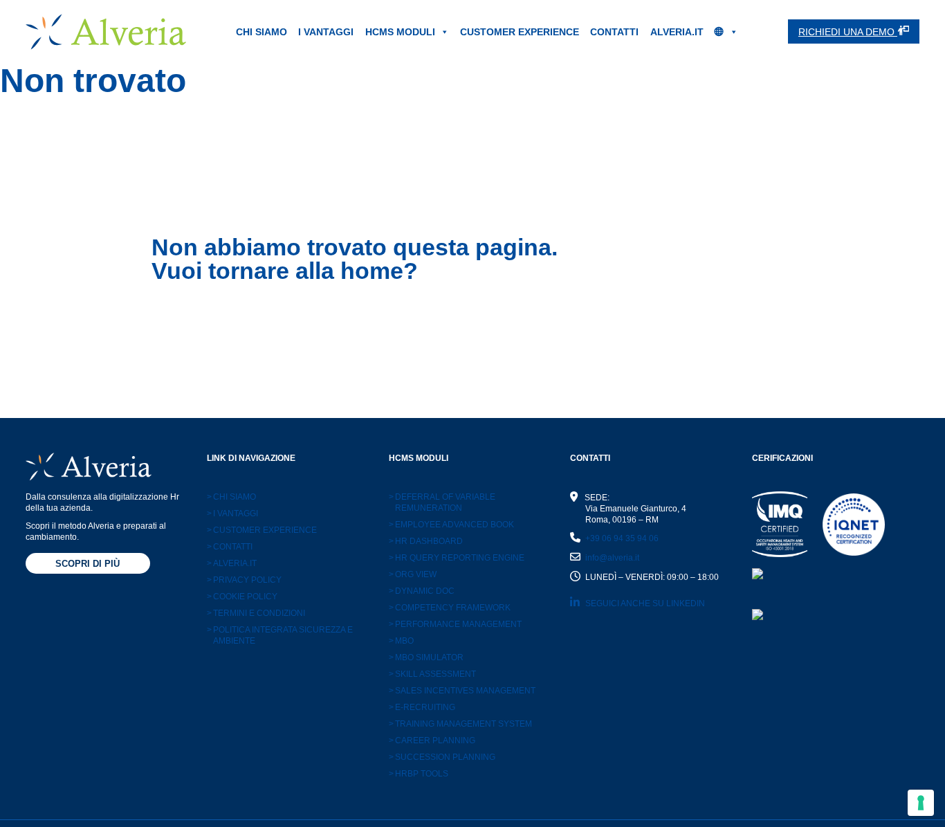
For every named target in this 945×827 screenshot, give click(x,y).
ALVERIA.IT (677, 31)
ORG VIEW (413, 574)
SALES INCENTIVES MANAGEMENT (462, 691)
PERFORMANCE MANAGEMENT (455, 624)
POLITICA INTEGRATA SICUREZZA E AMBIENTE (280, 635)
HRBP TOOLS (418, 774)
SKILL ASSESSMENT (432, 674)
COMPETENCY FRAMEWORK (450, 607)
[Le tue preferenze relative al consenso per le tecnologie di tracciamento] (921, 803)
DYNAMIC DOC (422, 591)
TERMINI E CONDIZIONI (256, 613)
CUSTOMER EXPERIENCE (519, 31)
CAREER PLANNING (432, 740)
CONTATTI (614, 31)
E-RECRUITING (422, 707)
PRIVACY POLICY (244, 580)
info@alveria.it (612, 558)
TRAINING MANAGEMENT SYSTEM (460, 724)
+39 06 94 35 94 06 (622, 538)
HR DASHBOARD (426, 541)
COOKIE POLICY (242, 596)
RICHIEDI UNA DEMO (847, 31)
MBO (401, 641)
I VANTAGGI (326, 31)
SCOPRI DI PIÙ (87, 563)
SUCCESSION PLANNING (442, 757)
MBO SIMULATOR (426, 657)
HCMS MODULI (400, 31)
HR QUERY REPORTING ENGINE (456, 558)
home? (379, 270)
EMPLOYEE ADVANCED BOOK (451, 524)
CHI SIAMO (261, 31)
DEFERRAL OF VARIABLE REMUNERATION (442, 502)
